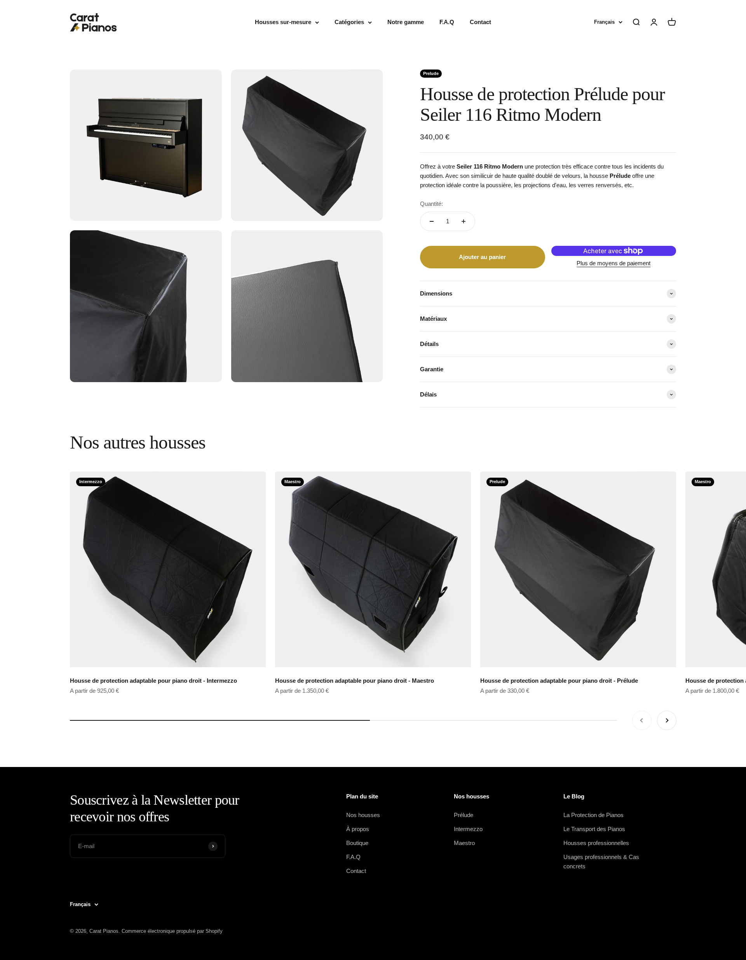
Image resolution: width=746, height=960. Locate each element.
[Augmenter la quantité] (463, 221)
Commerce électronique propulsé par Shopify (172, 931)
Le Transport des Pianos (594, 829)
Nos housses (363, 815)
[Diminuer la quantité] (431, 221)
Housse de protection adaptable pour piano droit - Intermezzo (153, 680)
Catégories (349, 22)
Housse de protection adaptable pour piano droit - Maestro (354, 680)
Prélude (463, 815)
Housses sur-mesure (283, 22)
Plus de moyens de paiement (613, 263)
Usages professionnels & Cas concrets (601, 862)
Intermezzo (468, 829)
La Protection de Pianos (593, 815)
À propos (357, 829)
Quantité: (431, 203)
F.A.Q (446, 22)
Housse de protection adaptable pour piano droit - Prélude (559, 680)
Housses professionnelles (596, 843)
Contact (480, 22)
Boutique (357, 843)
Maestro (464, 843)
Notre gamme (405, 22)
